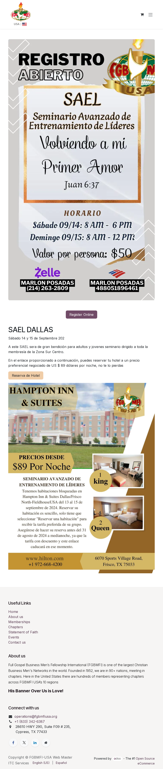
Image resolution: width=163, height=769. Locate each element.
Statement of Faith (23, 632)
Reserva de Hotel (26, 375)
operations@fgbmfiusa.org (35, 716)
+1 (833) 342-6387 (30, 721)
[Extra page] (46, 742)
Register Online (81, 314)
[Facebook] (13, 742)
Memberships (19, 622)
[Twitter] (24, 742)
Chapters (15, 627)
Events (13, 637)
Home (13, 611)
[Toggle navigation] (150, 14)
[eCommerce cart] (142, 14)
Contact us (17, 642)
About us (15, 617)
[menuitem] (41, 763)
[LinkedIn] (35, 742)
